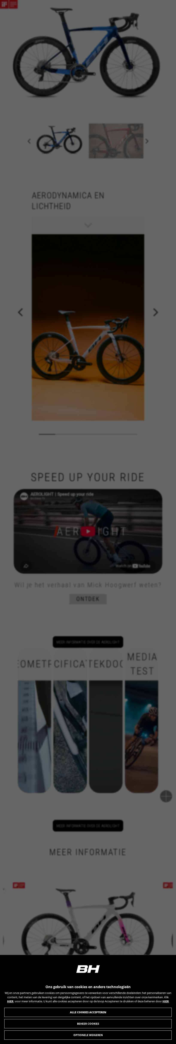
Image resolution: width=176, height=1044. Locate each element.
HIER (10, 1001)
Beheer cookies (88, 1024)
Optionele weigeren (88, 1035)
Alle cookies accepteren (88, 1012)
